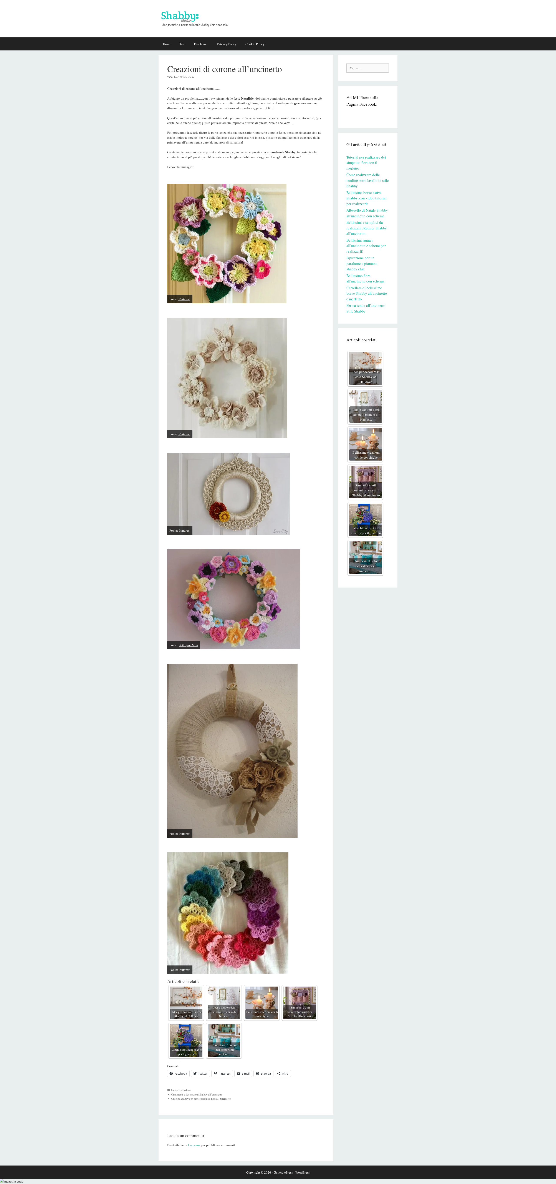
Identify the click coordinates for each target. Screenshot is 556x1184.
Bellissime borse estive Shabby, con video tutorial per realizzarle (366, 198)
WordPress (302, 1172)
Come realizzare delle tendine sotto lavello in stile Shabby (367, 180)
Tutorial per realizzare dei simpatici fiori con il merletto (366, 163)
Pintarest (184, 299)
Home (167, 44)
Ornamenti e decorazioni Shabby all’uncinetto (196, 1094)
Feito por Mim (188, 645)
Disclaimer (201, 44)
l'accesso (194, 1145)
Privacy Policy (227, 44)
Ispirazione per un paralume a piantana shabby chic (361, 263)
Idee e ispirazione (181, 1090)
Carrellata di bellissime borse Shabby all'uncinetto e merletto (366, 293)
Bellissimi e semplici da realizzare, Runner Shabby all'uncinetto (366, 228)
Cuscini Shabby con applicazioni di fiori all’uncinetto (201, 1099)
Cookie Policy (255, 44)
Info (182, 44)
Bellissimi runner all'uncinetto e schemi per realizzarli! (366, 246)
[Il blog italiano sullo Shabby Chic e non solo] (198, 18)
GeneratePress (283, 1172)
